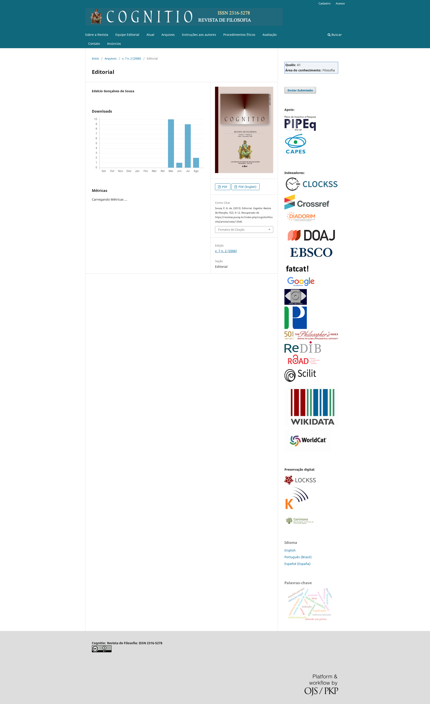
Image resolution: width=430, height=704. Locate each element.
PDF (224, 187)
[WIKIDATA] (311, 425)
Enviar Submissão (300, 90)
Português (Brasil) (298, 557)
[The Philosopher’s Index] (311, 338)
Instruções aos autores (199, 34)
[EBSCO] (311, 258)
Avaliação (269, 34)
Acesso (340, 3)
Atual (150, 34)
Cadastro (324, 3)
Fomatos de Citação (231, 230)
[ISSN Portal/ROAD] (303, 363)
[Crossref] (306, 208)
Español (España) (297, 564)
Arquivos (168, 34)
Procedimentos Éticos (239, 34)
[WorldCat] (307, 450)
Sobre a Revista (96, 34)
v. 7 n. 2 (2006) (131, 58)
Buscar (336, 34)
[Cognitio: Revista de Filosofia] (300, 380)
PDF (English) (247, 187)
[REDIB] (302, 351)
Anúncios (114, 43)
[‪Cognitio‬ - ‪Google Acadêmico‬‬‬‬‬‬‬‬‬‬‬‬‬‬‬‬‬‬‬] (301, 286)
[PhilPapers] (295, 328)
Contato (94, 43)
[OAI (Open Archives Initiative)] (295, 303)
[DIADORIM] (300, 220)
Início (95, 58)
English (290, 550)
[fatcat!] (297, 273)
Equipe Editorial (127, 34)
